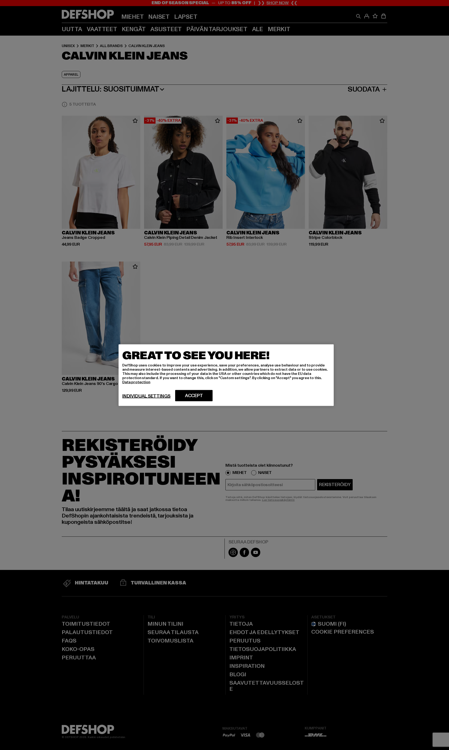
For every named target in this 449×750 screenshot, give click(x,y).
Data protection (136, 381)
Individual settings (146, 396)
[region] (226, 375)
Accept (194, 395)
